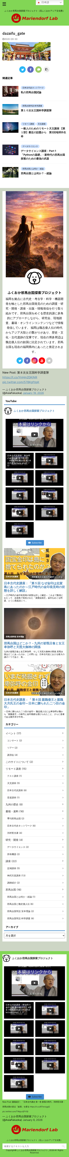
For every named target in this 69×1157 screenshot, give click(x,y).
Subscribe (37, 542)
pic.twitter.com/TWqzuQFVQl (15, 1111)
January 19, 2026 (33, 393)
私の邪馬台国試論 (31, 92)
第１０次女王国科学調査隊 (36, 110)
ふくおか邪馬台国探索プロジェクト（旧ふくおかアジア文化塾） (34, 1140)
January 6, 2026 (33, 1119)
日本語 (45, 2)
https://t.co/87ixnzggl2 (40, 1106)
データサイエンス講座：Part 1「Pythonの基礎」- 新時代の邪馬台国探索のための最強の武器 (43, 154)
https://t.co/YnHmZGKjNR (19, 377)
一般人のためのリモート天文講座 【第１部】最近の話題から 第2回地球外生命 (43, 132)
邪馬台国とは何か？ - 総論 (36, 173)
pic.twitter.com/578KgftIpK (20, 382)
